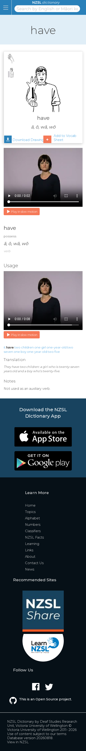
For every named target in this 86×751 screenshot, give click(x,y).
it (5, 347)
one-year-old (57, 347)
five (57, 351)
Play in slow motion (24, 211)
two (17, 347)
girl (43, 347)
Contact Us (34, 563)
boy (23, 351)
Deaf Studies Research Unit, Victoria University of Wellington (42, 724)
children (27, 347)
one (37, 347)
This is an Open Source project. (45, 699)
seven (8, 351)
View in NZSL (18, 742)
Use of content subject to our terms (36, 734)
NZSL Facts (34, 537)
